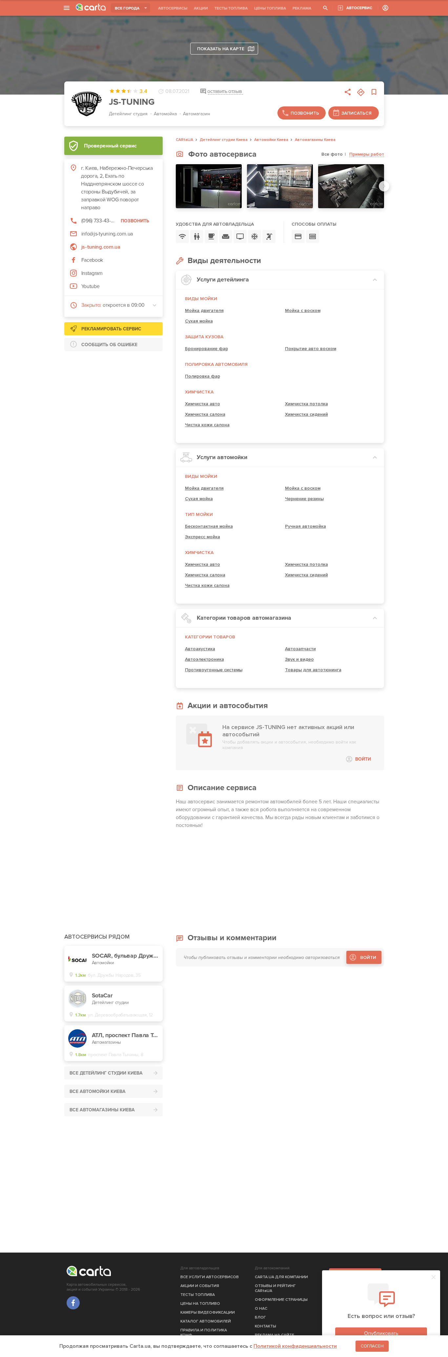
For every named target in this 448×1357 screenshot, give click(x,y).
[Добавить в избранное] (374, 92)
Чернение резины (304, 498)
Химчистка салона (205, 414)
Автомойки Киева (271, 140)
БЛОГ (260, 1317)
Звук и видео (299, 659)
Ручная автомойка (305, 526)
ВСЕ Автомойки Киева (98, 1091)
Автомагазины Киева (315, 140)
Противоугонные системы (213, 670)
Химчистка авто (202, 404)
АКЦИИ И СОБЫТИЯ (199, 1285)
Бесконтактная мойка (209, 526)
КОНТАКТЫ (265, 1326)
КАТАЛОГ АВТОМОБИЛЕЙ (205, 1321)
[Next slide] (384, 186)
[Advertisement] (113, 397)
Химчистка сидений (306, 414)
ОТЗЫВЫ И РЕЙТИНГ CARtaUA (275, 1288)
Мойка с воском (302, 310)
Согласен (372, 1346)
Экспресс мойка (202, 537)
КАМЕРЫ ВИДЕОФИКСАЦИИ (207, 1312)
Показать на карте (220, 49)
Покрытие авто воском (310, 348)
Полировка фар (202, 376)
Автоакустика (200, 649)
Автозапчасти (300, 649)
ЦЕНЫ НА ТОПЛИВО (200, 1303)
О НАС (261, 1308)
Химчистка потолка (306, 404)
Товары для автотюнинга (313, 670)
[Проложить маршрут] (361, 92)
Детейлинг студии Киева (224, 140)
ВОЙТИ (363, 759)
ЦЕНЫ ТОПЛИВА (270, 8)
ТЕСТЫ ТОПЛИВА (231, 8)
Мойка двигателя (204, 310)
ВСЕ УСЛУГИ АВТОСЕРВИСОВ (209, 1277)
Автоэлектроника (204, 659)
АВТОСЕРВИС (359, 8)
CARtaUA (184, 140)
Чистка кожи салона (207, 425)
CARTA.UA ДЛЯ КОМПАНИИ (281, 1277)
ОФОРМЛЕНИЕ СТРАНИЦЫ (281, 1299)
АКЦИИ (201, 8)
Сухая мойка (199, 321)
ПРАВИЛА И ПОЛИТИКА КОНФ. (203, 1333)
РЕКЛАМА (302, 8)
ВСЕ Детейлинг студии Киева (106, 1073)
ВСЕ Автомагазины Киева (102, 1110)
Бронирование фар (206, 348)
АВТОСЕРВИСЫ (172, 8)
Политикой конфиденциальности (295, 1346)
